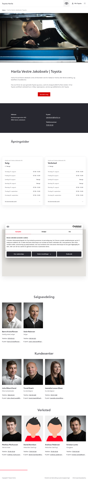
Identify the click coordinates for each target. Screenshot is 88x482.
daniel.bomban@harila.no (36, 454)
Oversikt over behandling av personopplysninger (57, 478)
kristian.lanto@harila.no (79, 454)
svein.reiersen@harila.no (36, 341)
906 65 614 (11, 395)
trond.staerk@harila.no (36, 398)
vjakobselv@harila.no (53, 117)
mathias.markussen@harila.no (14, 454)
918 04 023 (32, 338)
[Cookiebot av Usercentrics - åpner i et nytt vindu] (73, 226)
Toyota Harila (7, 3)
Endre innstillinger (43, 254)
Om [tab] (70, 231)
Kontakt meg (44, 94)
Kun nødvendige (19, 254)
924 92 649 (32, 395)
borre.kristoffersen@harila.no (14, 341)
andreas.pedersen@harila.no (57, 454)
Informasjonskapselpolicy (79, 478)
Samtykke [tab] (18, 231)
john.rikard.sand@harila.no (14, 398)
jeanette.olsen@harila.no (57, 398)
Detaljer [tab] (44, 231)
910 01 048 (54, 395)
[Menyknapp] (85, 3)
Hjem (3, 10)
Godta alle (69, 254)
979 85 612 (11, 338)
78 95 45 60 (49, 125)
